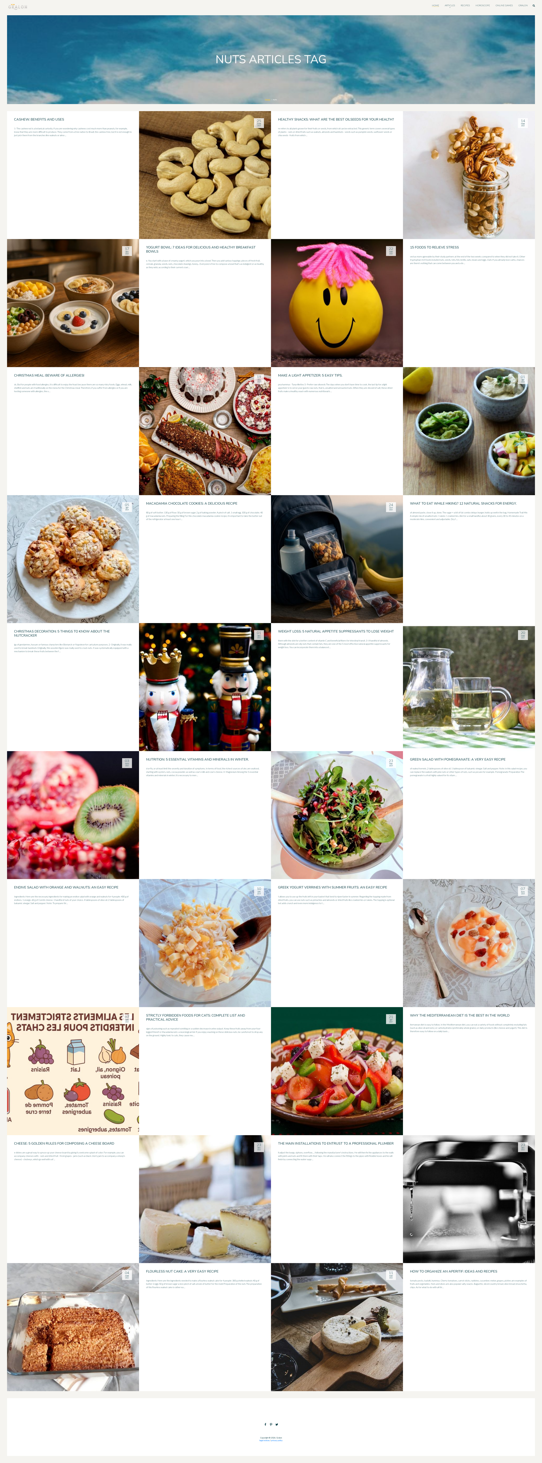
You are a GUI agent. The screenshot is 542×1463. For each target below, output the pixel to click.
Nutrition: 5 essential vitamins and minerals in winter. (197, 759)
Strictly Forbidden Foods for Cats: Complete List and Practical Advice (195, 1017)
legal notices (264, 1440)
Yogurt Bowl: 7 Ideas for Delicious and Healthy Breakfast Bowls (201, 249)
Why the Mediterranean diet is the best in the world (460, 1015)
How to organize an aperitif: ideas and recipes (453, 1271)
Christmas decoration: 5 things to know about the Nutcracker (62, 633)
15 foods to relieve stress (434, 247)
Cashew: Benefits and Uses (39, 119)
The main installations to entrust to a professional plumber (336, 1143)
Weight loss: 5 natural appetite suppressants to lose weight (336, 631)
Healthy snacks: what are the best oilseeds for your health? (336, 119)
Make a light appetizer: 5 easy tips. (310, 375)
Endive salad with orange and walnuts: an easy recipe (66, 887)
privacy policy (277, 1440)
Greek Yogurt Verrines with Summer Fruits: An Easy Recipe (332, 887)
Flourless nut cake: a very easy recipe (182, 1271)
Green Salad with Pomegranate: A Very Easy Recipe (458, 759)
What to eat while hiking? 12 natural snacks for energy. (463, 503)
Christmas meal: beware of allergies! (49, 375)
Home (267, 99)
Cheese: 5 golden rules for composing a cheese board (64, 1143)
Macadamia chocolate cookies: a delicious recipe (191, 503)
